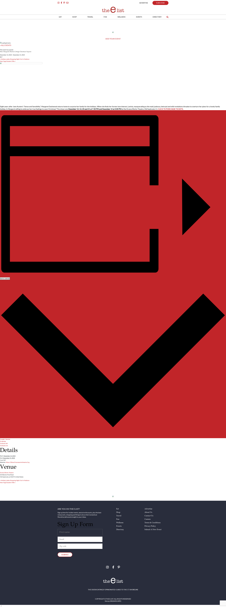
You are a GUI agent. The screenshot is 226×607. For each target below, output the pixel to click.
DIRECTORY (157, 17)
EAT (60, 17)
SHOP (74, 17)
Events (119, 526)
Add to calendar (5, 278)
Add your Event (113, 39)
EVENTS (139, 17)
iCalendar (3, 441)
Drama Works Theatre (7, 472)
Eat (117, 509)
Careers (148, 519)
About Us (148, 512)
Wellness (119, 523)
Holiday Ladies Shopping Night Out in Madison (14, 59)
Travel (118, 516)
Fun (117, 519)
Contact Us (149, 516)
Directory (120, 529)
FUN (105, 17)
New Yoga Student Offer (8, 61)
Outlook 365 (4, 443)
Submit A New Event (153, 529)
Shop (118, 512)
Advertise (148, 509)
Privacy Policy (150, 526)
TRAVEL (90, 17)
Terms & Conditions (152, 523)
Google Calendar (5, 439)
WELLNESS (121, 17)
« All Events (5, 45)
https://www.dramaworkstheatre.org (17, 462)
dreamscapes (115, 601)
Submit (65, 554)
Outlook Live (4, 445)
